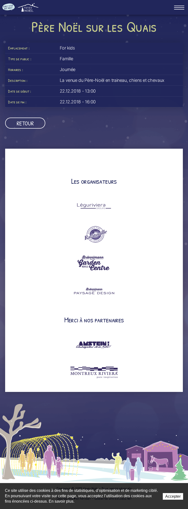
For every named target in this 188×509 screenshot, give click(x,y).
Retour (25, 123)
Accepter (173, 496)
